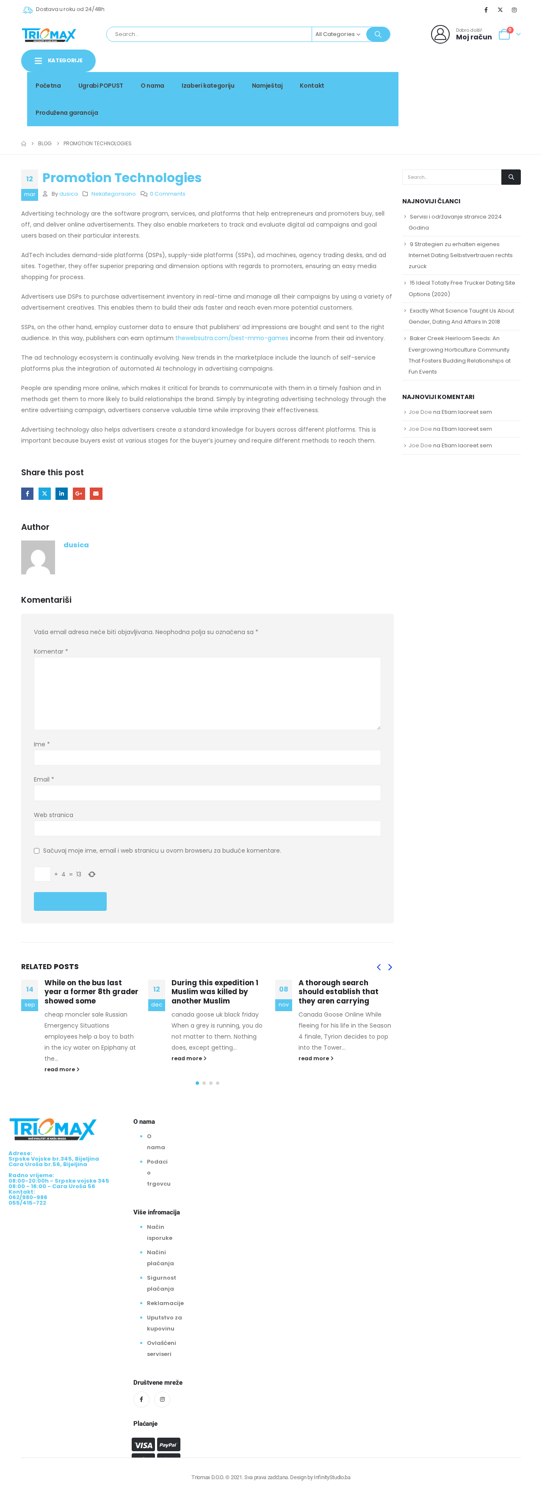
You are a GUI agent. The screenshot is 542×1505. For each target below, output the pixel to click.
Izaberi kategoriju (208, 85)
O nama (152, 85)
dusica (68, 193)
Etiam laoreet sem (467, 412)
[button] (378, 967)
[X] (500, 10)
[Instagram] (514, 10)
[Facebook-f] (141, 1399)
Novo (506, 83)
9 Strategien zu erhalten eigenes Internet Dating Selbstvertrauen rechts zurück (461, 255)
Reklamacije (165, 1303)
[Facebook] (486, 10)
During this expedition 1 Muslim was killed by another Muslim (214, 992)
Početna (48, 85)
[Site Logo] (49, 34)
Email (96, 494)
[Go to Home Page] (23, 143)
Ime (42, 744)
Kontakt (312, 85)
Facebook (27, 494)
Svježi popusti (463, 83)
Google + (79, 494)
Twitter (45, 494)
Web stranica (53, 815)
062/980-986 (494, 92)
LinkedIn (61, 494)
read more (60, 1069)
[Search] (378, 34)
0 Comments (167, 193)
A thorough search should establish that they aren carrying (339, 992)
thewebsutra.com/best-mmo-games (231, 338)
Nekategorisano (113, 193)
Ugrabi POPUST (100, 85)
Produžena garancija (67, 112)
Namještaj (267, 85)
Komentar (51, 651)
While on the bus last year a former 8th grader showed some (91, 992)
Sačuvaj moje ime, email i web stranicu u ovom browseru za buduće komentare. (162, 850)
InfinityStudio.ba (332, 1477)
